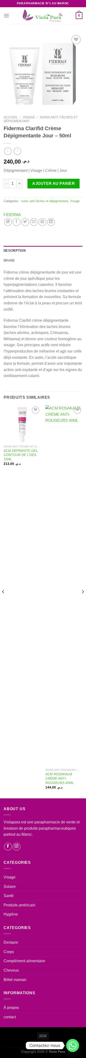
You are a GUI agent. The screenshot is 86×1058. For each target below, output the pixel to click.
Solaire (10, 887)
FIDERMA (12, 215)
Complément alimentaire (24, 961)
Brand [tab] (9, 260)
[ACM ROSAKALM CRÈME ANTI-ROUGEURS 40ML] (63, 585)
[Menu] (6, 15)
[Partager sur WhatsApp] (8, 222)
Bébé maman (15, 980)
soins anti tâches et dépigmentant (44, 201)
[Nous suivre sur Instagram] (17, 847)
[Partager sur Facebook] (17, 222)
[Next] (82, 601)
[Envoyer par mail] (34, 222)
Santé (9, 896)
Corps (9, 952)
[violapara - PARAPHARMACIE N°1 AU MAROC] (43, 15)
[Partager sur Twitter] (25, 222)
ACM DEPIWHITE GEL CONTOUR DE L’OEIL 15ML (21, 455)
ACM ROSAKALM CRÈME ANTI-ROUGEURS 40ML (59, 778)
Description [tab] (15, 250)
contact (10, 1017)
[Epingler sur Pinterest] (42, 222)
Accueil (11, 117)
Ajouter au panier (53, 183)
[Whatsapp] (72, 1045)
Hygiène (11, 914)
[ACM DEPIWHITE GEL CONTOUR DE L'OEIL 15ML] (22, 423)
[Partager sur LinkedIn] (51, 222)
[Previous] (3, 601)
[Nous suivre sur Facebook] (8, 847)
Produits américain (19, 905)
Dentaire (11, 942)
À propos (11, 1008)
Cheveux (11, 970)
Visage (29, 117)
